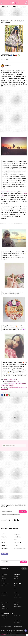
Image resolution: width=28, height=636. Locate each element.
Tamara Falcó (17, 542)
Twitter (14, 55)
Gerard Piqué (4, 545)
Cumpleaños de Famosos (19, 392)
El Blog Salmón (17, 604)
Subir (23, 568)
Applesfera (3, 580)
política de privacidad (16, 514)
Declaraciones (4, 539)
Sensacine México (17, 620)
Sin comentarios (6, 55)
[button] (8, 65)
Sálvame (16, 545)
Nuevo (26, 3)
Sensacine (16, 585)
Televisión (3, 537)
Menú (1, 3)
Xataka (2, 576)
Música (11, 392)
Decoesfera (3, 606)
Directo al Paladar (4, 595)
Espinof (15, 587)
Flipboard (16, 55)
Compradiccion (4, 608)
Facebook (11, 55)
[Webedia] (5, 569)
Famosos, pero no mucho (9, 7)
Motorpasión (16, 595)
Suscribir (23, 511)
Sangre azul (17, 534)
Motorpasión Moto (17, 597)
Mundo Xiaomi (4, 585)
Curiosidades (17, 537)
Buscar (22, 561)
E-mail (19, 55)
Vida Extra (16, 578)
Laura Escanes (4, 548)
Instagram (15, 520)
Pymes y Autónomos (18, 606)
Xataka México (4, 615)
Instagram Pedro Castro (10, 379)
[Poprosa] (14, 2)
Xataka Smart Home (5, 583)
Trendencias (3, 604)
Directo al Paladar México (6, 626)
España (7, 392)
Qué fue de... (23, 7)
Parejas (16, 539)
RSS (18, 520)
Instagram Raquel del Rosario (12, 381)
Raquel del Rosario (6, 192)
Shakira (3, 542)
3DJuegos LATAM (17, 615)
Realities (3, 534)
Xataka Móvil (3, 578)
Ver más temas (4, 553)
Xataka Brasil (3, 617)
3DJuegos (16, 576)
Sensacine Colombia (18, 622)
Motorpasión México (18, 626)
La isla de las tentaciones (20, 548)
